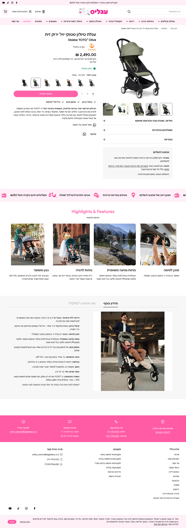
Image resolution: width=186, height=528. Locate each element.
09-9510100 (113, 431)
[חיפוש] (129, 11)
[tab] (110, 304)
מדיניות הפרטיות (160, 524)
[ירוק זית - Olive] (35, 82)
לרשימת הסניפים (162, 432)
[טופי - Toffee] (46, 82)
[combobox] (154, 11)
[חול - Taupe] (58, 82)
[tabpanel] (93, 351)
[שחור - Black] (24, 82)
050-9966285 (112, 436)
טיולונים (164, 28)
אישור (12, 522)
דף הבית (173, 28)
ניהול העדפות (25, 522)
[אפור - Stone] (91, 82)
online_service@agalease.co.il (23, 431)
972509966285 (52, 464)
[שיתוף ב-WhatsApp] (84, 134)
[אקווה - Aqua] (80, 82)
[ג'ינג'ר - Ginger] (69, 82)
